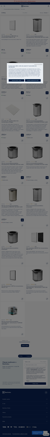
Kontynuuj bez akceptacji (38, 64)
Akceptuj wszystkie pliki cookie (33, 80)
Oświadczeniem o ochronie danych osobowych (16, 77)
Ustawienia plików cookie (16, 80)
